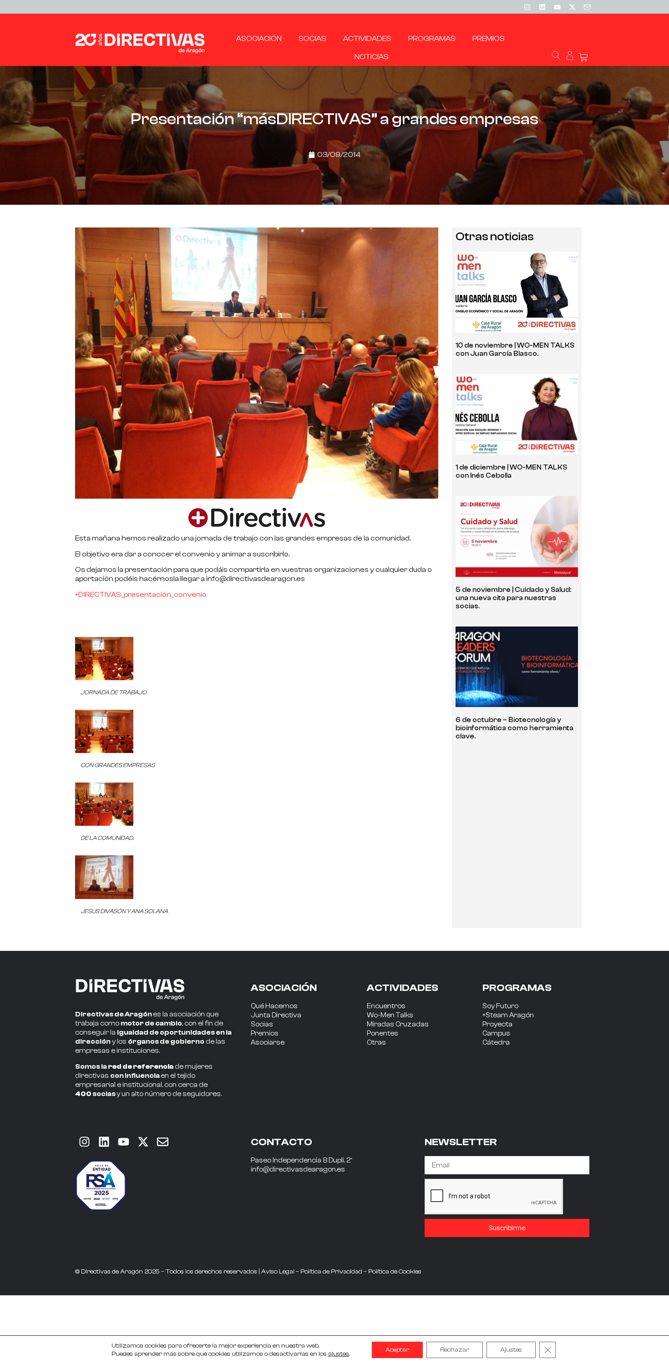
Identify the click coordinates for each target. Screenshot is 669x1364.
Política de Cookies (394, 1271)
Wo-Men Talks (390, 1015)
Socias (262, 1024)
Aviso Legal (277, 1271)
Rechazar (454, 1350)
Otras (376, 1042)
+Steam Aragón (508, 1015)
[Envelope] (162, 1141)
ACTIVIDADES (402, 988)
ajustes (338, 1354)
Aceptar (397, 1350)
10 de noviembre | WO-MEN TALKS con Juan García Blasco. (515, 350)
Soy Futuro (500, 1006)
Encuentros (386, 1006)
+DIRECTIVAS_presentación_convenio (141, 595)
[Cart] (583, 58)
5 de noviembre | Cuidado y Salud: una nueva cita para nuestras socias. (513, 598)
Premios (265, 1033)
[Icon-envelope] (587, 7)
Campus (496, 1033)
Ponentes (382, 1033)
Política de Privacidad (331, 1271)
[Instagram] (527, 7)
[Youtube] (557, 7)
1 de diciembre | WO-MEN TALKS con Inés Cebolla (511, 472)
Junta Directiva (276, 1015)
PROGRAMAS (517, 988)
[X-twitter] (572, 7)
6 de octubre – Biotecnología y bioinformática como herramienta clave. (514, 728)
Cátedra (496, 1042)
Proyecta (497, 1024)
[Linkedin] (542, 7)
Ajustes (511, 1350)
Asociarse (267, 1042)
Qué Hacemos (274, 1006)
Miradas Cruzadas (398, 1024)
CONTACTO (281, 1142)
